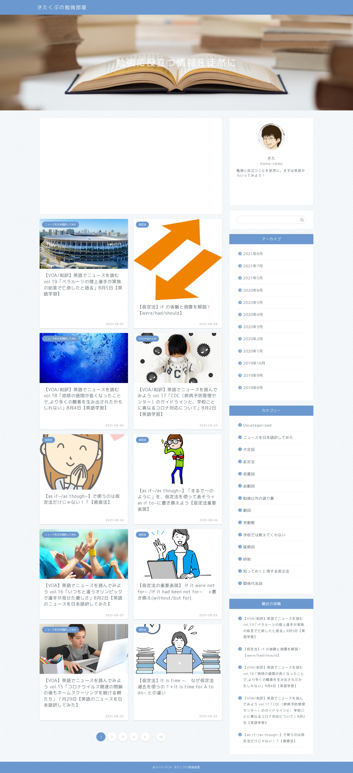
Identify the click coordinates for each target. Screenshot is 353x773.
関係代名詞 (252, 583)
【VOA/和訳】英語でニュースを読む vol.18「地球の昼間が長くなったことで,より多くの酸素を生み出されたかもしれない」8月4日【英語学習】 (273, 676)
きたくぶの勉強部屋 (62, 7)
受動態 (249, 522)
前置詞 (249, 474)
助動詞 (249, 486)
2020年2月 (253, 338)
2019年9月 (253, 375)
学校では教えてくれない (264, 534)
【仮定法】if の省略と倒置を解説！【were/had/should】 (272, 652)
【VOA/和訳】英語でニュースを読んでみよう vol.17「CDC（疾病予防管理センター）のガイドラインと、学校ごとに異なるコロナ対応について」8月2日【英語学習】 (274, 710)
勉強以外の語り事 (258, 498)
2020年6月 (253, 290)
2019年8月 (253, 387)
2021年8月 (253, 253)
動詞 (247, 510)
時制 (247, 559)
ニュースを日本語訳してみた (268, 437)
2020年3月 (253, 326)
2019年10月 (254, 363)
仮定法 (249, 461)
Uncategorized (257, 425)
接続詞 (249, 546)
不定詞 (249, 449)
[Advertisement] (131, 168)
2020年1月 (253, 351)
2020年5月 (253, 302)
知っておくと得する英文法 (266, 571)
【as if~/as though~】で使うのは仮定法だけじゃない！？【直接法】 (274, 737)
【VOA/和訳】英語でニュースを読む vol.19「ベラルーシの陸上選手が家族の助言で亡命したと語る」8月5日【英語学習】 (274, 627)
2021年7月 (253, 265)
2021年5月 (253, 278)
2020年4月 (253, 314)
